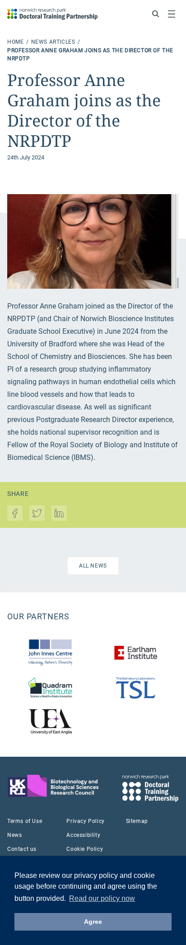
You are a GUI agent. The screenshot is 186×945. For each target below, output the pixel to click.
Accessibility (83, 835)
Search (156, 14)
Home (16, 42)
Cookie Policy (84, 849)
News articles (54, 42)
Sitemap (137, 821)
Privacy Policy (85, 821)
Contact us (22, 849)
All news (93, 566)
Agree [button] (93, 921)
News (14, 835)
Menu (171, 14)
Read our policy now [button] (102, 898)
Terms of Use (24, 821)
